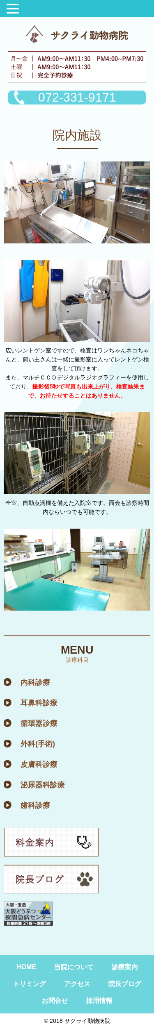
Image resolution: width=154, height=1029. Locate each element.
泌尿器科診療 (43, 785)
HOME (26, 966)
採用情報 (99, 1000)
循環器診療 (39, 723)
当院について (74, 966)
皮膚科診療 (39, 764)
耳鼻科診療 (39, 703)
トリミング (29, 983)
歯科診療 (35, 805)
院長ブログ (124, 983)
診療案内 (125, 966)
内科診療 (35, 682)
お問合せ (55, 1000)
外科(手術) (38, 744)
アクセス (77, 983)
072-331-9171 (77, 97)
